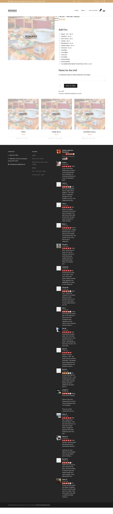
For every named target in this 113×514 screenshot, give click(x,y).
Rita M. (64, 328)
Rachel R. (65, 459)
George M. (65, 287)
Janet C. (64, 183)
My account (97, 1)
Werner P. (65, 436)
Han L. (64, 308)
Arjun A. (64, 414)
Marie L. (64, 224)
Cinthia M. (65, 267)
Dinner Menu (88, 4)
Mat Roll (67, 93)
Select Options (56, 138)
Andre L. (64, 162)
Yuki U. (64, 203)
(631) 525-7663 (14, 155)
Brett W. (64, 349)
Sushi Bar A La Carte (75, 93)
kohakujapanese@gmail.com (17, 164)
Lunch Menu (81, 4)
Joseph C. (65, 390)
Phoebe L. (65, 244)
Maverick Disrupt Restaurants (43, 505)
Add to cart (70, 85)
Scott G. (64, 369)
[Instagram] (104, 1)
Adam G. (64, 479)
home (74, 1)
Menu (79, 1)
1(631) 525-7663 (41, 1)
